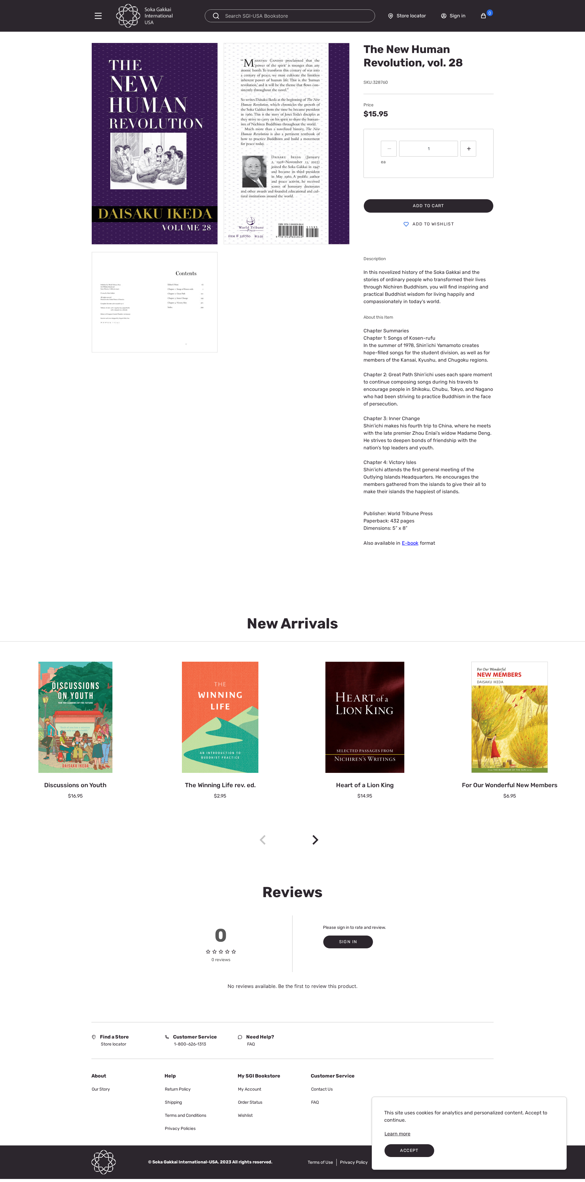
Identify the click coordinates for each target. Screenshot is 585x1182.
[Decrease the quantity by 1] (389, 149)
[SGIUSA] (155, 16)
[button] (486, 16)
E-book (410, 543)
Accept (409, 1150)
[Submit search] (216, 16)
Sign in (348, 941)
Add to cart (428, 205)
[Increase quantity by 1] (468, 149)
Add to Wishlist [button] (433, 224)
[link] (397, 1134)
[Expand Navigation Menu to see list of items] (96, 16)
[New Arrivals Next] (315, 840)
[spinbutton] (428, 149)
